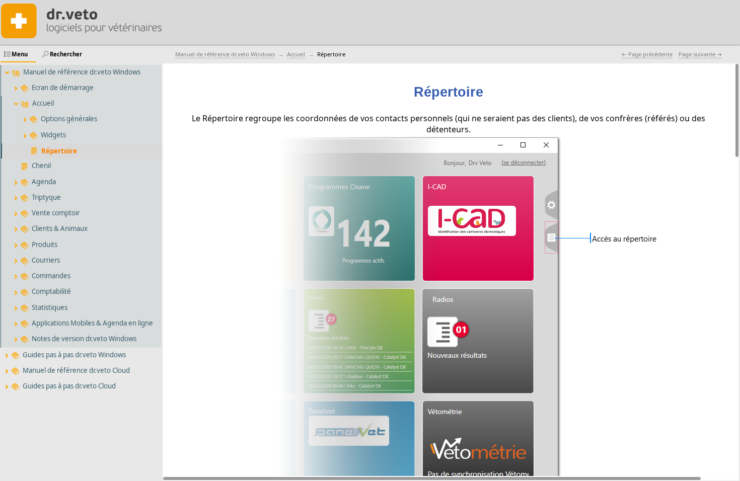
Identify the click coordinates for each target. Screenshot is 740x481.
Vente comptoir (56, 212)
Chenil (41, 165)
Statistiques (49, 307)
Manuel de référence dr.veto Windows (81, 71)
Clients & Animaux (60, 228)
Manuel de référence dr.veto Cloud (76, 370)
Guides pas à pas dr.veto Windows (74, 354)
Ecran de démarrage (63, 87)
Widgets (53, 134)
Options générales (69, 118)
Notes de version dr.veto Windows (84, 338)
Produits (44, 244)
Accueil (43, 103)
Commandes (51, 275)
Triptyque (46, 197)
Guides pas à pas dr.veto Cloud (69, 385)
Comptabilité (51, 291)
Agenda (44, 181)
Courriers (46, 260)
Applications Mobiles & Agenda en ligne (92, 323)
